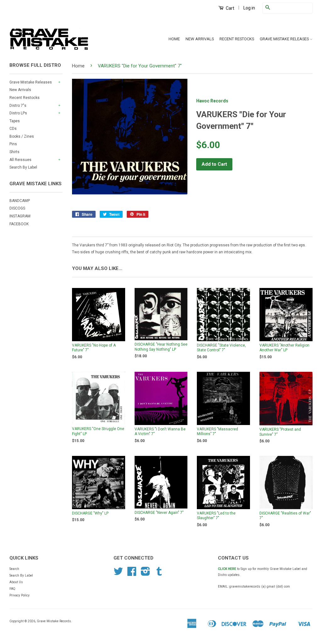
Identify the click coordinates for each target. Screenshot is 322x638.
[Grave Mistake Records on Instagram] (145, 574)
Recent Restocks (24, 97)
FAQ (12, 588)
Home (78, 66)
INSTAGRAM (20, 216)
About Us (16, 582)
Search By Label (23, 167)
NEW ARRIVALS (200, 39)
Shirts (14, 152)
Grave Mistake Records (54, 621)
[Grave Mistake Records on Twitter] (118, 574)
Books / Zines (21, 136)
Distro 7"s (17, 105)
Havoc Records (212, 100)
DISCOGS (17, 208)
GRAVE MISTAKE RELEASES (285, 39)
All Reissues (20, 160)
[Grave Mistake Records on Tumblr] (159, 574)
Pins (13, 144)
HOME (174, 39)
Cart (229, 8)
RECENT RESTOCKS (236, 39)
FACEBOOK (19, 224)
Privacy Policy (19, 595)
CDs (13, 128)
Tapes (14, 121)
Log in (249, 7)
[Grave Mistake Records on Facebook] (131, 574)
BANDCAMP (19, 200)
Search (14, 569)
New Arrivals (20, 90)
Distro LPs (18, 113)
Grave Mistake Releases (30, 82)
